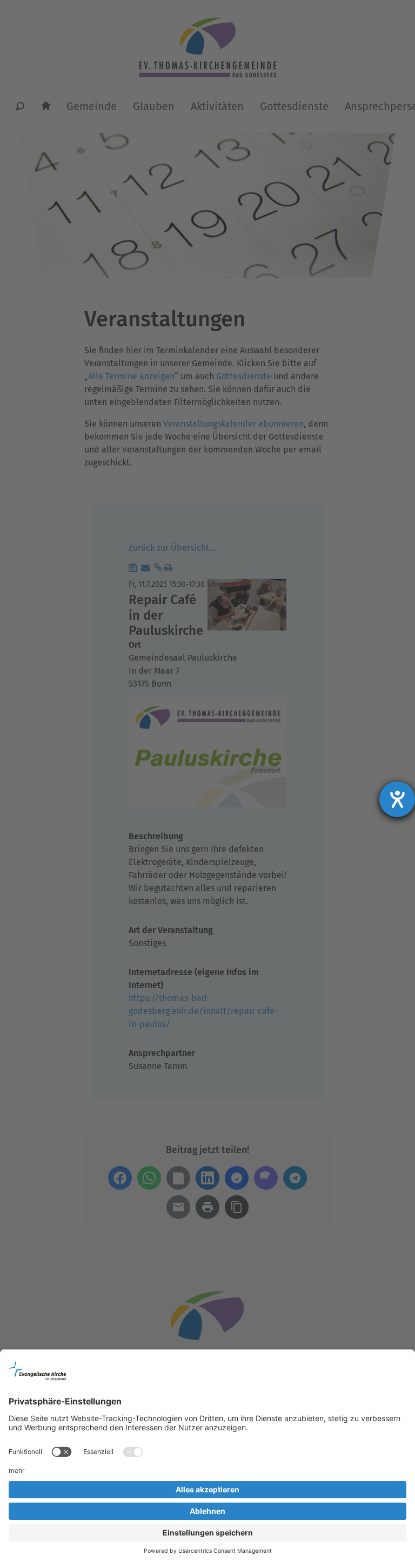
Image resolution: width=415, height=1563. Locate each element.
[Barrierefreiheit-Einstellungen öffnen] (397, 799)
